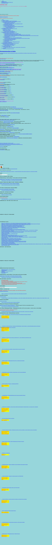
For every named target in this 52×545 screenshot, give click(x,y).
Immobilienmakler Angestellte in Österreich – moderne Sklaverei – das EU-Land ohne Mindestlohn (13, 227)
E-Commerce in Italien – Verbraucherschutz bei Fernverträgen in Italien (10, 244)
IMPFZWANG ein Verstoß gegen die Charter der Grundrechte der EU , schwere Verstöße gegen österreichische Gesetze (16, 224)
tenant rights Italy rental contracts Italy (18, 108)
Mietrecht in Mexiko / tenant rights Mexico (10, 31)
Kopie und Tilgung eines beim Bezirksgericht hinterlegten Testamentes (10, 306)
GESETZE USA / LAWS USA (7, 29)
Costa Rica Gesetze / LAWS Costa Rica (9, 45)
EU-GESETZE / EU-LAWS (5, 20)
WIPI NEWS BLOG (4, 1)
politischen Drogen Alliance (6, 122)
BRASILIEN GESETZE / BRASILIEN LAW (8, 32)
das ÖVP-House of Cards (11, 124)
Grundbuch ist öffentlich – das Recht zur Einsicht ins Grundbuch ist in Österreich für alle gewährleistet (14, 241)
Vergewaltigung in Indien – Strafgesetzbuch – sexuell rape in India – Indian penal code (15, 47)
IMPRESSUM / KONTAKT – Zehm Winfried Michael (8, 269)
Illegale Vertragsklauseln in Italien (6, 245)
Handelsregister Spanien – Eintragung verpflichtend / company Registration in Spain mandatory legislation (14, 235)
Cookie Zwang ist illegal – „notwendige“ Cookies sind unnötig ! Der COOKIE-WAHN (12, 236)
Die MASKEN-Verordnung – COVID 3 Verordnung (8, 242)
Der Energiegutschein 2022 (5, 237)
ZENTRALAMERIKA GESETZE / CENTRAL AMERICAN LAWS (10, 43)
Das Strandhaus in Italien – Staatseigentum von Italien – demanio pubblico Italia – (11, 239)
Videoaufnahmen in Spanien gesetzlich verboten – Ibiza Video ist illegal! (10, 240)
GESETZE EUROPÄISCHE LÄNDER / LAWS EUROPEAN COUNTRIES (11, 21)
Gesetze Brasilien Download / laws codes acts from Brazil (12, 33)
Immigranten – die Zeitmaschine (4, 454)
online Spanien (7, 116)
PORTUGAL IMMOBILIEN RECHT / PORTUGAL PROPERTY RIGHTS (14, 26)
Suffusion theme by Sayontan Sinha (11, 327)
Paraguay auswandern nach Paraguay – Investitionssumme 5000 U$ (5, 386)
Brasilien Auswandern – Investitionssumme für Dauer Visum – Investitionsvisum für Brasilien (13, 226)
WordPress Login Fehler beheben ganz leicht (8, 48)
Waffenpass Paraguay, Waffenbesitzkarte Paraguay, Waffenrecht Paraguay (5, 536)
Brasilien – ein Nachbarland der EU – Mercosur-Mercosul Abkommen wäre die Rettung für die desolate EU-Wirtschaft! (16, 223)
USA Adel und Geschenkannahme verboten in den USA (8, 190)
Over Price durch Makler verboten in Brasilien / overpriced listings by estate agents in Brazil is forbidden (17, 38)
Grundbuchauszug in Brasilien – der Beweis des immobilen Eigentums (13, 37)
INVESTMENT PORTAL (5, 272)
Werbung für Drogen (12, 132)
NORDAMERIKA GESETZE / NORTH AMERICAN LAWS (9, 28)
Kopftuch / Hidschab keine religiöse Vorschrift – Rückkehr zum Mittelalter (9, 183)
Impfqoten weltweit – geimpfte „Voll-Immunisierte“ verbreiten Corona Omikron (11, 238)
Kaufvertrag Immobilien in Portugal (10, 27)
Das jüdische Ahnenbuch (3, 296)
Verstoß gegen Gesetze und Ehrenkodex (8, 121)
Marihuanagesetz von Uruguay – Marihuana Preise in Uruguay (12, 41)
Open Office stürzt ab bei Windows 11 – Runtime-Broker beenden (9, 233)
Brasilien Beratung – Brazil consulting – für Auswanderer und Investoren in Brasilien (12, 180)
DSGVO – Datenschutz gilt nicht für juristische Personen (8, 243)
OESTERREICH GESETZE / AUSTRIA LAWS (9, 22)
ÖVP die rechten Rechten (10, 126)
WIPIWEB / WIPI (3, 4)
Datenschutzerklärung (4, 270)
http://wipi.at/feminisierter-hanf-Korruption (5, 131)
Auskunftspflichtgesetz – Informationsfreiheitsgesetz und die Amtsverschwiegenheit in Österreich (13, 229)
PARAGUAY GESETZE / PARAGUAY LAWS (9, 39)
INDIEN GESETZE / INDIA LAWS (7, 46)
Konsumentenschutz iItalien (14, 168)
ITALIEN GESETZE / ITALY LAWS (31, 53)
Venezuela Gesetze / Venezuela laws (7, 42)
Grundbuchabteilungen (4, 115)
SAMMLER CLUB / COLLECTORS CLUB (7, 2)
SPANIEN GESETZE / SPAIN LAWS (8, 24)
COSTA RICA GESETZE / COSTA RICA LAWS (9, 44)
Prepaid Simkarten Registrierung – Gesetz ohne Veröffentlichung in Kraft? (13, 23)
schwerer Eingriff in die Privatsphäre (15, 112)
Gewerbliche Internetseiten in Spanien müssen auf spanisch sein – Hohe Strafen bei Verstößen (25, 171)
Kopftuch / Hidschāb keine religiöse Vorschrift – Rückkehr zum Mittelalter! (11, 302)
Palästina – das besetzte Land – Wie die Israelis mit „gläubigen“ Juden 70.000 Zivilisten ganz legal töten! (14, 293)
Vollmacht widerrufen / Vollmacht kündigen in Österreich (7, 171)
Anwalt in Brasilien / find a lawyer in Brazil (10, 36)
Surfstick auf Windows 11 (5, 234)
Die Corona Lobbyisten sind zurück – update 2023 (8, 230)
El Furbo (4, 168)
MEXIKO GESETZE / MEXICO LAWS (8, 30)
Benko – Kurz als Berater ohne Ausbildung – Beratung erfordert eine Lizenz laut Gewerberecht (13, 225)
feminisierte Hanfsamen (16, 136)
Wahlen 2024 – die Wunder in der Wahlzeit (7, 194)
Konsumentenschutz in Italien (8, 51)
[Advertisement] (9, 158)
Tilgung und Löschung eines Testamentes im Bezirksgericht (7, 305)
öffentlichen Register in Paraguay (9, 40)
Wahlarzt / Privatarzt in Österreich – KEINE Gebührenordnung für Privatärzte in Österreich (4, 443)
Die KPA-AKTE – (2, 129)
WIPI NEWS (3, 271)
